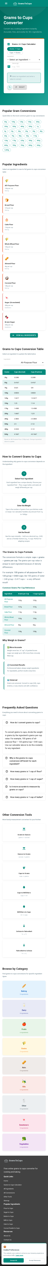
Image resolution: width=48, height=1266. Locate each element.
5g (5, 131)
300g (14, 126)
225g (22, 140)
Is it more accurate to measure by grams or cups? (22, 788)
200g (37, 122)
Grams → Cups (15, 49)
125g (21, 122)
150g (29, 122)
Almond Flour (9, 625)
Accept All (13, 1260)
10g (12, 131)
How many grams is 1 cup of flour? (23, 771)
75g (13, 136)
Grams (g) (15, 63)
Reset (20, 87)
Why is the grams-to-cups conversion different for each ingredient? (20, 761)
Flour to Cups (8, 1208)
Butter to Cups (9, 1216)
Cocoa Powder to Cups (12, 1228)
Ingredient (10, 56)
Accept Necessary (35, 1260)
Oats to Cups (8, 1224)
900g (38, 145)
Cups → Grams (15, 53)
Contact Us (7, 1240)
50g (5, 122)
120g (6, 140)
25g (26, 131)
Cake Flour (8, 612)
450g (38, 140)
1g (38, 126)
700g (14, 145)
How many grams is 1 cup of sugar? (24, 779)
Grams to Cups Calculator (13, 1185)
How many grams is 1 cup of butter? (24, 797)
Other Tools (8, 1197)
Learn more (19, 1255)
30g (33, 131)
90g (27, 136)
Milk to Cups (8, 1220)
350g (30, 140)
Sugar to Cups (8, 1212)
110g (35, 136)
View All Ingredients (24, 335)
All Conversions (9, 1193)
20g (19, 131)
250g (6, 126)
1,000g (6, 150)
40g (41, 131)
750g (22, 145)
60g (5, 136)
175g (14, 140)
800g (30, 145)
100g (13, 122)
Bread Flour (8, 607)
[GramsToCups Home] (24, 3)
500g (30, 126)
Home (6, 1181)
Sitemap (6, 1201)
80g (20, 136)
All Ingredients (9, 1189)
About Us (7, 1236)
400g (22, 126)
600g (6, 145)
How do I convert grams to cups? (22, 722)
